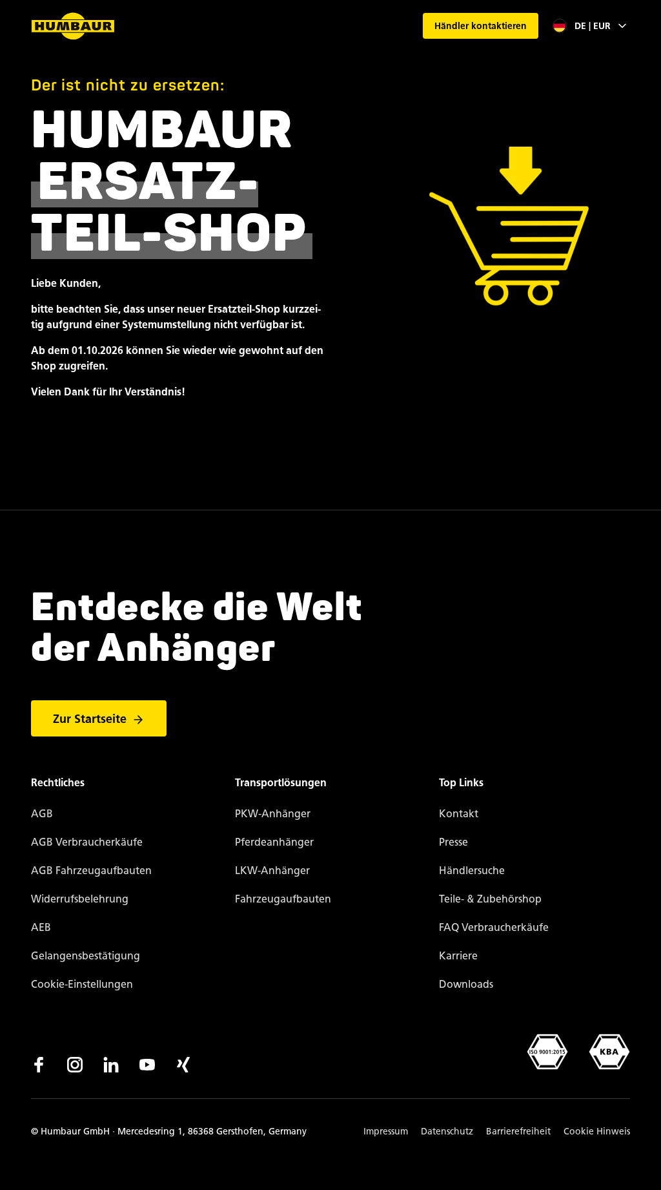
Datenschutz (447, 1131)
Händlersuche (472, 870)
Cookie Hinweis (597, 1131)
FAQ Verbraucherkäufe (494, 927)
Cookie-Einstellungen (82, 984)
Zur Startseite (90, 719)
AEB (41, 927)
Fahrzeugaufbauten (283, 899)
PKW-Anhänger (272, 814)
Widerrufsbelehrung (79, 899)
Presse (453, 842)
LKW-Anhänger (272, 870)
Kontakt (458, 814)
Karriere (458, 956)
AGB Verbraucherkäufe (87, 842)
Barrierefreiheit (518, 1131)
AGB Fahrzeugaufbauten (91, 870)
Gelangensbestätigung (85, 956)
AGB (42, 814)
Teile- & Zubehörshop (490, 899)
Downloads (466, 984)
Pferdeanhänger (274, 842)
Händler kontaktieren (480, 26)
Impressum (385, 1131)
